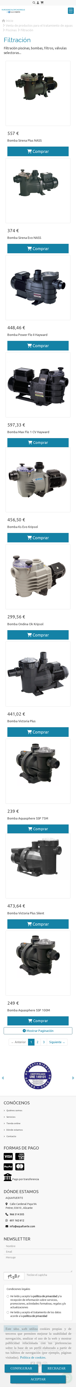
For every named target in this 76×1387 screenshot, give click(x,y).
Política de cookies (32, 1357)
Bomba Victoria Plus (21, 721)
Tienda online (13, 1123)
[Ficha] (38, 93)
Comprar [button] (40, 151)
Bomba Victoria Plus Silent (25, 913)
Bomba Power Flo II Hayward (27, 334)
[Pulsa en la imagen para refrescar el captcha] (14, 1276)
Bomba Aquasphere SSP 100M (28, 1010)
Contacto (11, 1136)
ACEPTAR (38, 1379)
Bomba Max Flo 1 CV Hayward (28, 432)
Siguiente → (57, 1042)
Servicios (10, 1117)
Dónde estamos (14, 1130)
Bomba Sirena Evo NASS (24, 237)
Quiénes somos (14, 1110)
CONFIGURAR (21, 1368)
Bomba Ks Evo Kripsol (22, 527)
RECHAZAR (56, 1368)
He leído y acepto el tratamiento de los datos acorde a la (35, 1314)
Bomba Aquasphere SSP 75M (27, 818)
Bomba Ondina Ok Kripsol (25, 624)
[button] (38, 3)
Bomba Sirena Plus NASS (24, 140)
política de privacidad (45, 1296)
